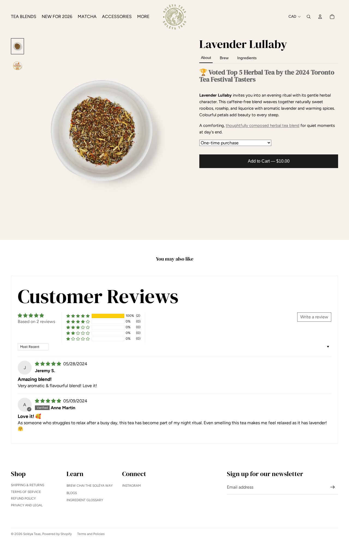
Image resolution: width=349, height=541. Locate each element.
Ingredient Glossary (85, 500)
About (206, 57)
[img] (48, 363)
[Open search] (309, 17)
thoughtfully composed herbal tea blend (262, 125)
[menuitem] (143, 16)
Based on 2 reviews (36, 321)
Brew (224, 58)
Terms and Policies (91, 534)
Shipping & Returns (27, 485)
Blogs (72, 493)
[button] (78, 315)
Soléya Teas (32, 534)
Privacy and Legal (27, 505)
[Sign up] (332, 487)
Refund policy (23, 498)
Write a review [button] (314, 316)
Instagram (131, 486)
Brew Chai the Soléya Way (90, 486)
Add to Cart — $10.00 (269, 161)
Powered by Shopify (57, 534)
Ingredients (247, 58)
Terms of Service (26, 492)
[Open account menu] (320, 17)
